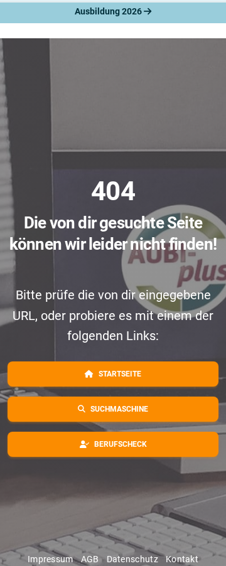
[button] (113, 374)
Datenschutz (132, 559)
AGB (90, 559)
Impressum (50, 559)
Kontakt (182, 559)
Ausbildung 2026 (109, 11)
